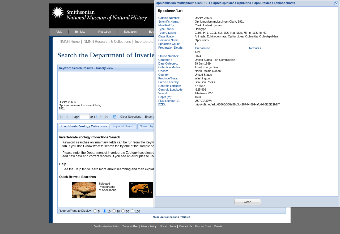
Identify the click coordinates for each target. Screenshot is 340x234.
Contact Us (185, 226)
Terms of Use (130, 226)
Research (104, 31)
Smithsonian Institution (106, 226)
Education (130, 31)
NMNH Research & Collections (107, 42)
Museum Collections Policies (171, 216)
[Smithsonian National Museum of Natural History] (98, 13)
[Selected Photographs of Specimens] (84, 196)
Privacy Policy (148, 226)
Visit (59, 31)
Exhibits (80, 31)
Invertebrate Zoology (151, 42)
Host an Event (203, 226)
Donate (218, 226)
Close (247, 201)
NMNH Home (70, 42)
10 (108, 211)
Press (173, 226)
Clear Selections (130, 116)
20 (118, 211)
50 (127, 211)
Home (163, 226)
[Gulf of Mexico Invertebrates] (141, 196)
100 (137, 211)
